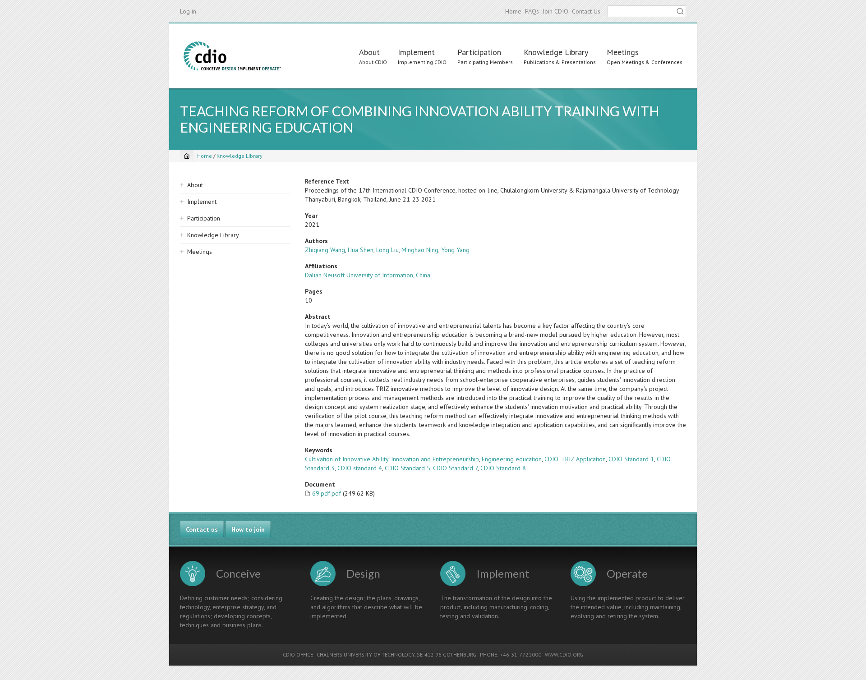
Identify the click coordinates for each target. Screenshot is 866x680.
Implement (416, 52)
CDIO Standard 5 (407, 468)
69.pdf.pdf (326, 493)
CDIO (551, 459)
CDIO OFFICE (298, 654)
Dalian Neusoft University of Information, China (367, 275)
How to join (248, 529)
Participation (479, 52)
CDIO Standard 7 (455, 468)
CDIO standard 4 (359, 468)
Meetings (623, 52)
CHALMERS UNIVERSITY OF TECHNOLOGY (366, 654)
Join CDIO (555, 11)
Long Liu (387, 250)
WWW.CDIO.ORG (564, 654)
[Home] (232, 55)
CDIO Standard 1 (631, 459)
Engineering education (512, 459)
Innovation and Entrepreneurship (435, 459)
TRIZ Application (583, 459)
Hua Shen (360, 250)
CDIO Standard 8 (503, 468)
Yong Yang (455, 250)
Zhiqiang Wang (325, 250)
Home (513, 11)
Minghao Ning (419, 250)
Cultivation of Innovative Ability (346, 459)
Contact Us (586, 11)
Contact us (202, 529)
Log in (188, 11)
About (369, 52)
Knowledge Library (556, 52)
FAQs (532, 11)
